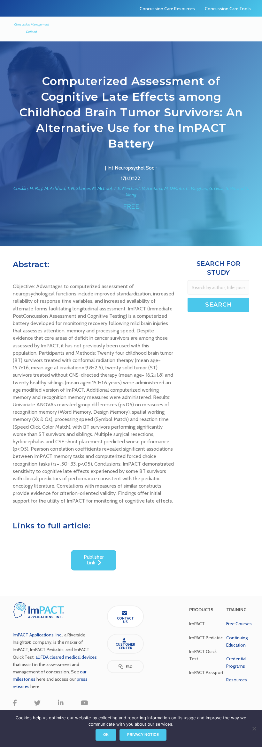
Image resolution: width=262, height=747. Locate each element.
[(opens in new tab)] (38, 610)
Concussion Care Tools (228, 8)
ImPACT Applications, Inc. (37, 635)
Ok (106, 734)
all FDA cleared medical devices (66, 657)
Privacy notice (143, 734)
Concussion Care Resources (167, 8)
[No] (254, 728)
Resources (236, 680)
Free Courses (239, 624)
